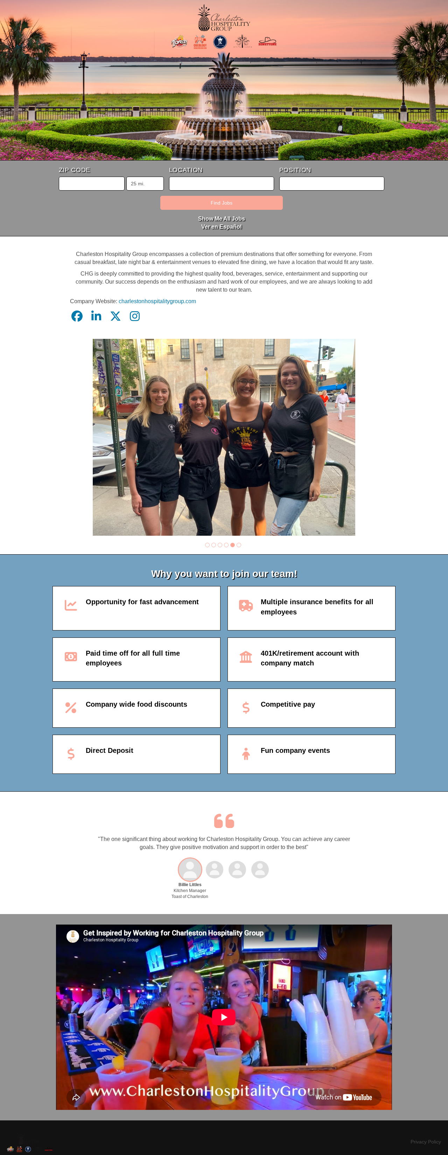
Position (295, 169)
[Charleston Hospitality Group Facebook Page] (77, 316)
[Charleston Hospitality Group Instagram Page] (135, 316)
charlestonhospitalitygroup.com (157, 301)
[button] (207, 545)
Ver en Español (221, 227)
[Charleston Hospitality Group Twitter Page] (115, 316)
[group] (224, 437)
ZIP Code (75, 169)
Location (186, 169)
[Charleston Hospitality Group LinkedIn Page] (96, 316)
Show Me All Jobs (221, 219)
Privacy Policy (426, 1142)
